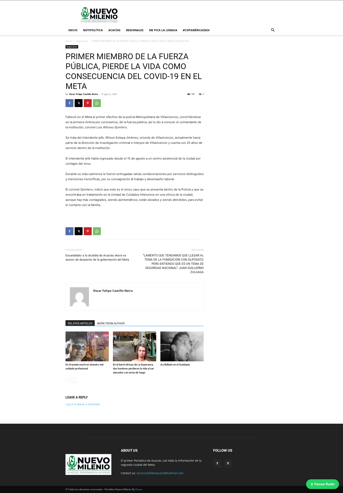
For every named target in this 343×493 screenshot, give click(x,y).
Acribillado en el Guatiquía (175, 364)
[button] (272, 30)
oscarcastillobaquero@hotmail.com (160, 473)
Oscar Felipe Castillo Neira (83, 94)
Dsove (138, 489)
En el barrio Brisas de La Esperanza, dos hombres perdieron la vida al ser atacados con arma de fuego (133, 368)
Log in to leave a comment (83, 404)
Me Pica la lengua (163, 30)
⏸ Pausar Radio (322, 484)
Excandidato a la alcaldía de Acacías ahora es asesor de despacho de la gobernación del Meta (97, 257)
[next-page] (74, 380)
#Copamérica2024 (196, 30)
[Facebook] (69, 103)
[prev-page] (68, 380)
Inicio (72, 30)
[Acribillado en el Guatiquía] (182, 346)
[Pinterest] (88, 103)
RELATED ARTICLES (80, 323)
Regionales (135, 30)
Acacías (114, 30)
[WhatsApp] (97, 103)
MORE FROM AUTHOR (111, 323)
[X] (79, 103)
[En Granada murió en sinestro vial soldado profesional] (87, 346)
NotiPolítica (93, 30)
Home (69, 41)
